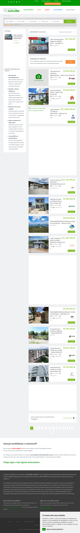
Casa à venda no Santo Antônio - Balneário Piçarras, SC (57, 240)
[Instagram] (13, 2)
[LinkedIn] (11, 2)
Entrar (36, 1)
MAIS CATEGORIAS (70, 9)
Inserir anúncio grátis (40, 525)
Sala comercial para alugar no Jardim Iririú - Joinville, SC (57, 41)
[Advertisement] (54, 139)
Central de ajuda (66, 1)
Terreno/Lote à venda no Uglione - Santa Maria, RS (56, 331)
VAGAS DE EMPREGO (28, 9)
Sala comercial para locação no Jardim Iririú (18, 36)
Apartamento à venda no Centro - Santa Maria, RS (56, 369)
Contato (56, 1)
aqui (8, 509)
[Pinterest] (19, 2)
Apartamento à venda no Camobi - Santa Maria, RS (56, 350)
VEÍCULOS (47, 9)
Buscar (70, 21)
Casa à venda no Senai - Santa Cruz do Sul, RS (56, 92)
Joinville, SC (16, 40)
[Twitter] (16, 2)
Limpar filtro (17, 24)
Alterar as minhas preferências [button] (55, 529)
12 (72, 428)
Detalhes (72, 49)
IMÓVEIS (39, 9)
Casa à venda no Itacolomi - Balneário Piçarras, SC (57, 182)
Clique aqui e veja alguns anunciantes (21, 462)
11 (68, 428)
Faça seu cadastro (46, 1)
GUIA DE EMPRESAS (58, 9)
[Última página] (52, 432)
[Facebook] (8, 2)
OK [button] (44, 529)
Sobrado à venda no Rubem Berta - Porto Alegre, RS (56, 201)
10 (64, 428)
